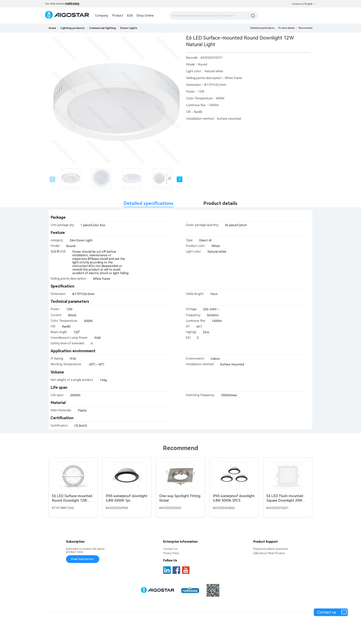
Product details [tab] (220, 203)
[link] (73, 28)
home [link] (52, 28)
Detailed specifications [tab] (148, 203)
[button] (179, 179)
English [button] (309, 4)
